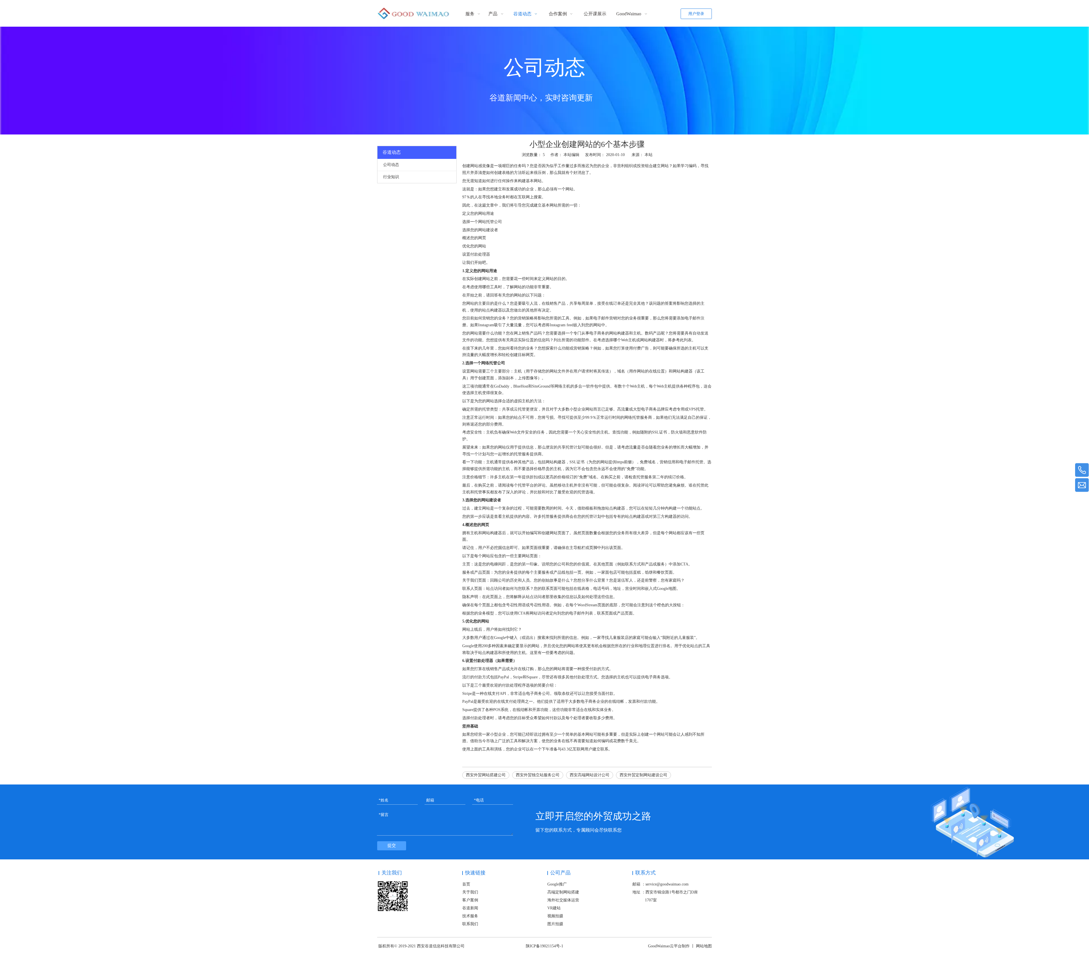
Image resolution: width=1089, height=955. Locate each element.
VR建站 (554, 908)
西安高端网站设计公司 (589, 775)
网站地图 (704, 946)
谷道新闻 (470, 908)
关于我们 (470, 892)
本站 (649, 155)
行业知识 (391, 177)
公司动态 (391, 165)
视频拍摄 (555, 916)
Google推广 (557, 884)
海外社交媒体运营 (563, 900)
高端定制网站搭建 (563, 892)
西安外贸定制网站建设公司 (643, 775)
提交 (391, 845)
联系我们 (470, 924)
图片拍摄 (555, 924)
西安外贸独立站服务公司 (538, 775)
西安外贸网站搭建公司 (486, 775)
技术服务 (470, 916)
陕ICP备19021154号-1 (544, 946)
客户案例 (470, 900)
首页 (466, 884)
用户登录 (696, 14)
